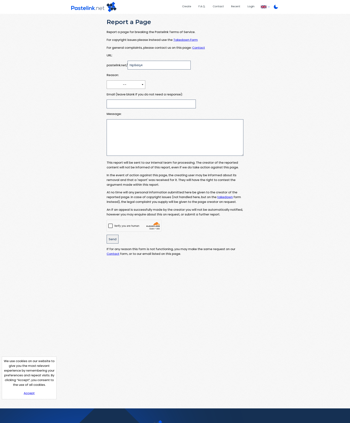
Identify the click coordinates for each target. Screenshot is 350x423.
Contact (218, 6)
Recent (235, 6)
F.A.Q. (202, 6)
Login (251, 6)
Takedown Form (185, 40)
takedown (225, 197)
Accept (29, 393)
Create (186, 6)
